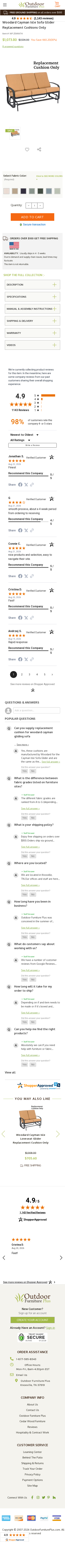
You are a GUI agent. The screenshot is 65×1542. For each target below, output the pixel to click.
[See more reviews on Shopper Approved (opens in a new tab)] (32, 485)
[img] (32, 1207)
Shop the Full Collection (23, 275)
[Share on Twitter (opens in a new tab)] (26, 484)
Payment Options (32, 1480)
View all (10, 1072)
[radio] (45, 395)
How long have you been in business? (32, 903)
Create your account (32, 1320)
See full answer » (51, 761)
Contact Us (32, 1410)
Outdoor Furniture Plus (32, 1415)
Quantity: (16, 205)
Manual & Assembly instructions (29, 308)
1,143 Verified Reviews (33, 1212)
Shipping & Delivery (20, 320)
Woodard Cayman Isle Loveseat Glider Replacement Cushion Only (31, 1138)
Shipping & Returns (32, 1463)
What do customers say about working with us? (34, 946)
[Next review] (61, 1258)
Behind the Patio (33, 1457)
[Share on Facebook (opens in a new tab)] (20, 485)
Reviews (32, 1427)
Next (57, 1134)
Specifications (16, 296)
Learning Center (32, 1452)
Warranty (14, 332)
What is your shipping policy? (34, 824)
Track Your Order (32, 1468)
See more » (23, 744)
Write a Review (32, 445)
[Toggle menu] (5, 4)
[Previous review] (4, 1258)
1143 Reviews (22, 410)
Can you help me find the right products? (34, 1031)
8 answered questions (12, 46)
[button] (24, 771)
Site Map (32, 1485)
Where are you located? (30, 863)
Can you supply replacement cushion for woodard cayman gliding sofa (33, 732)
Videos (11, 345)
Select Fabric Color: (15, 177)
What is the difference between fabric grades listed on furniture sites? (36, 782)
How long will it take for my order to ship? (33, 988)
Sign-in (50, 1327)
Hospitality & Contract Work (32, 1432)
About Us (32, 1404)
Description (15, 284)
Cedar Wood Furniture (32, 1421)
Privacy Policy (32, 1474)
